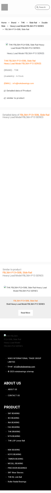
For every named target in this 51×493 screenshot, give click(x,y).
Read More (25, 313)
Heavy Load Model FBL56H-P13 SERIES (22, 63)
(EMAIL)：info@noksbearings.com (19, 83)
